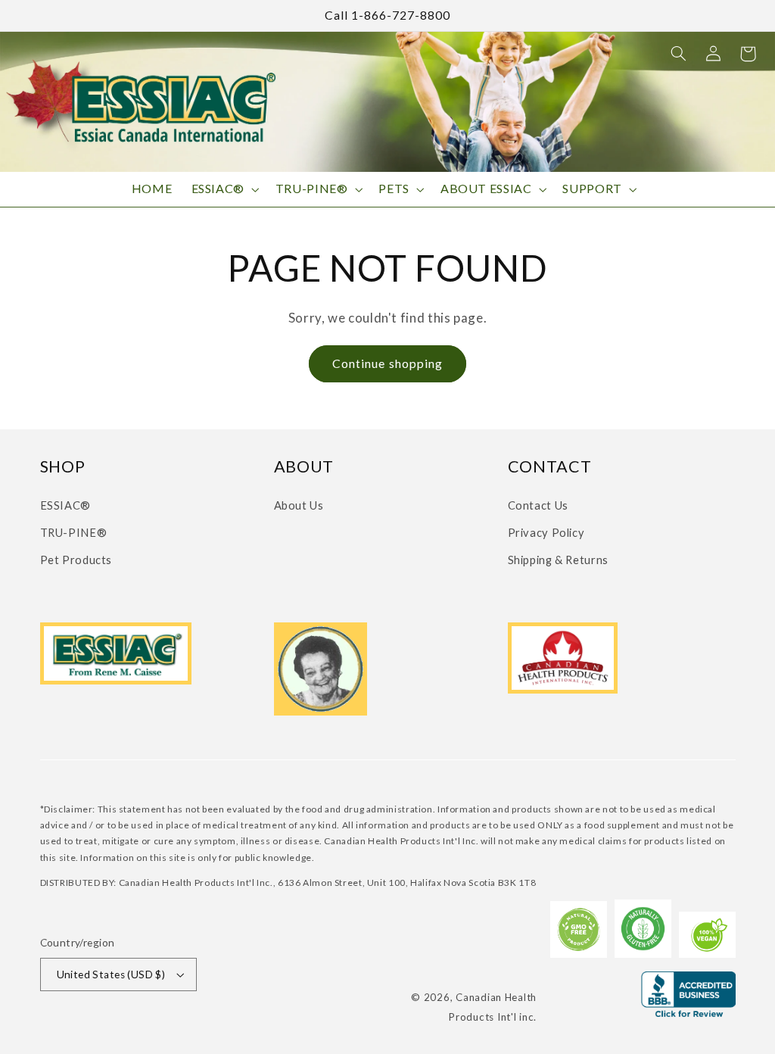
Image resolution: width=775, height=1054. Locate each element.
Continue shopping (387, 363)
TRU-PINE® (73, 532)
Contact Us (538, 505)
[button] (678, 53)
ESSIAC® (65, 505)
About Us (299, 505)
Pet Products (76, 559)
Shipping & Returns (558, 559)
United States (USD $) (111, 974)
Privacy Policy (546, 532)
